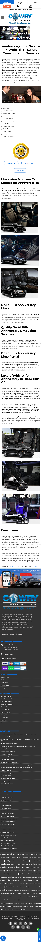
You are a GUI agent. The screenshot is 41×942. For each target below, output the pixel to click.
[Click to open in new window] (17, 7)
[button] (3, 17)
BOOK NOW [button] (35, 566)
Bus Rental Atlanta (15, 857)
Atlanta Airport (36, 874)
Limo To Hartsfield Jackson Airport (18, 880)
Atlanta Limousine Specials (12, 890)
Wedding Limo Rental (10, 861)
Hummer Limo (14, 874)
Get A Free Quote (25, 575)
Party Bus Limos (16, 877)
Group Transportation (6, 775)
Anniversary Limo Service (7, 757)
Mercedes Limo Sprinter (7, 816)
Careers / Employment (7, 707)
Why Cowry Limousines (7, 699)
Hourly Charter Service (7, 736)
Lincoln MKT (4, 795)
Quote (34, 3)
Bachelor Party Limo (6, 770)
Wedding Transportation (7, 749)
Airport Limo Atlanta (34, 880)
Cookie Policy (4, 717)
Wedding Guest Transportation (13, 870)
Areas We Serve (5, 712)
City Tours (3, 680)
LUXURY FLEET (13, 566)
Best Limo (37, 900)
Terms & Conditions (7, 918)
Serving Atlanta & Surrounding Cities (17, 909)
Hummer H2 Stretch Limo (8, 832)
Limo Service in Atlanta (18, 854)
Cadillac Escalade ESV (6, 805)
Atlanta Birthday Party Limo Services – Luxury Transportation (17, 765)
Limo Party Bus (5, 837)
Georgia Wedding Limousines (29, 857)
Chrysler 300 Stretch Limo (8, 821)
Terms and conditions (6, 701)
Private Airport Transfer (7, 783)
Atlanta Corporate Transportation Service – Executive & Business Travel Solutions (20, 740)
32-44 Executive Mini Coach (8, 843)
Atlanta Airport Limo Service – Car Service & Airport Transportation (18, 734)
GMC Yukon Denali (6, 808)
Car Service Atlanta (10, 867)
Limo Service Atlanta (23, 861)
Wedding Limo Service (28, 870)
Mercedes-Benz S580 (6, 800)
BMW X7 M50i (5, 811)
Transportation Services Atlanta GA (19, 906)
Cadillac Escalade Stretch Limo (9, 835)
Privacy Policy (4, 715)
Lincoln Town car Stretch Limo (9, 819)
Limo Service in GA (25, 890)
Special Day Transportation (8, 751)
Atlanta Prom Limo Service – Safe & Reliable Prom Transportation (18, 746)
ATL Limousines (23, 896)
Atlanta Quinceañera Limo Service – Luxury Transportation (16, 767)
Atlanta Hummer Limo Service (8, 893)
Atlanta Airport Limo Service (25, 864)
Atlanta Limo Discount (5, 900)
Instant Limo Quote (6, 696)
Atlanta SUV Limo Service (24, 893)
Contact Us (4, 720)
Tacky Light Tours (5, 685)
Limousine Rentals (19, 883)
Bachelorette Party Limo (7, 773)
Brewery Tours (5, 677)
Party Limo (15, 900)
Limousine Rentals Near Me (26, 900)
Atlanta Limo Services (5, 854)
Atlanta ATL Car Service (34, 896)
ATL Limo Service (13, 896)
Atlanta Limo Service (10, 864)
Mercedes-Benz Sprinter (7, 813)
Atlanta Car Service (10, 887)
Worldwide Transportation (8, 778)
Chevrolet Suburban (6, 803)
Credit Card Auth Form (7, 704)
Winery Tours (4, 688)
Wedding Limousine (24, 874)
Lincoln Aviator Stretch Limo (8, 827)
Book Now (7, 3)
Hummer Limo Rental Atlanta (29, 877)
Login (20, 3)
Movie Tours (4, 682)
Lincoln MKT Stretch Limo (8, 824)
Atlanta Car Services (30, 854)
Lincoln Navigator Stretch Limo (9, 829)
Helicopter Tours (5, 781)
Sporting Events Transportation (9, 762)
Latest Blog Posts (5, 709)
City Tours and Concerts (7, 759)
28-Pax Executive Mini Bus (8, 840)
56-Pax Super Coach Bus (7, 845)
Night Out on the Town (7, 754)
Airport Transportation (22, 887)
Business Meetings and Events (9, 743)
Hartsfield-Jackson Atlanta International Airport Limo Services (16, 903)
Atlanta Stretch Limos (5, 877)
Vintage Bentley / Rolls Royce (8, 848)
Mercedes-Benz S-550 (7, 797)
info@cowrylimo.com (10, 658)
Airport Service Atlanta (23, 867)
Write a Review (39, 935)
